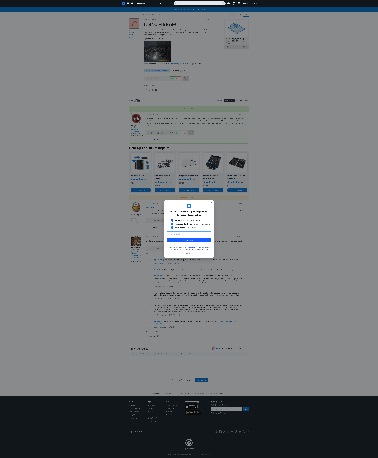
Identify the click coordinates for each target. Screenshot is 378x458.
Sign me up (189, 240)
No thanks (189, 253)
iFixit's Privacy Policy (194, 247)
